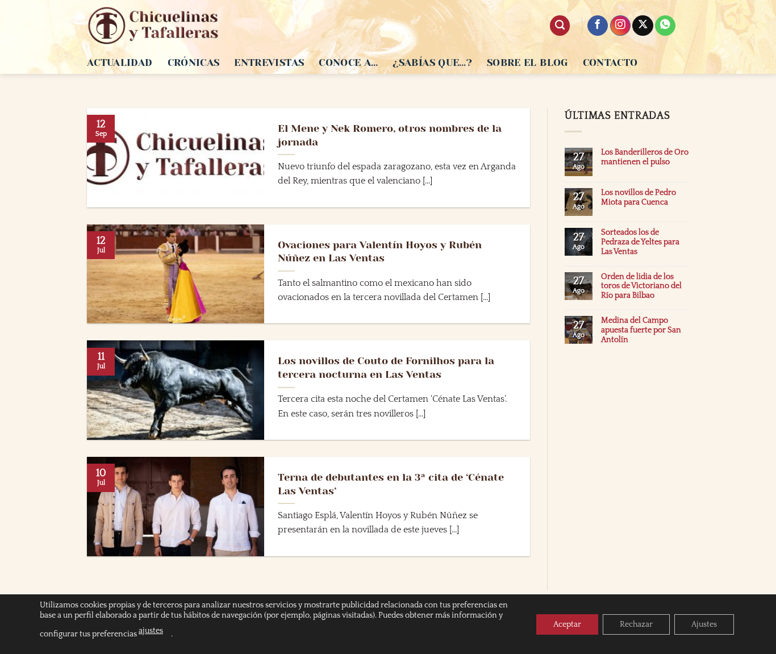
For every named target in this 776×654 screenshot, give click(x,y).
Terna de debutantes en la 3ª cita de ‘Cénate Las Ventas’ (391, 484)
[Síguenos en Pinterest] (665, 25)
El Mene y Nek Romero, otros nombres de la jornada (390, 135)
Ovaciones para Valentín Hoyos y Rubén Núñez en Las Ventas (380, 251)
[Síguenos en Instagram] (620, 25)
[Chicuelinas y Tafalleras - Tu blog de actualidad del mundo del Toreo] (153, 25)
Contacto (610, 62)
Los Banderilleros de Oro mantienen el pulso (645, 157)
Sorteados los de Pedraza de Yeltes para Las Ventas (640, 242)
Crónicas (194, 62)
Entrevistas (269, 62)
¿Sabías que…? (432, 62)
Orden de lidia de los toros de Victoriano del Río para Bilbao (641, 286)
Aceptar (567, 624)
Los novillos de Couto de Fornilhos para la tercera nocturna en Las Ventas (386, 367)
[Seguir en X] (642, 25)
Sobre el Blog (527, 62)
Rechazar (636, 624)
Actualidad (120, 62)
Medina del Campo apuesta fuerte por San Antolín (641, 330)
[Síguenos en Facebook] (597, 25)
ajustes (151, 630)
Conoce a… (348, 62)
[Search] (560, 25)
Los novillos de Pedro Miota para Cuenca (638, 197)
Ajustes (704, 624)
